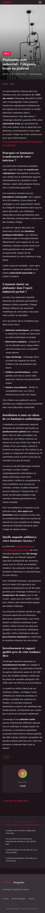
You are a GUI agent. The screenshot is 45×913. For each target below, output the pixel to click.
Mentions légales (18, 898)
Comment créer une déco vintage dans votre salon (21, 831)
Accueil (5, 84)
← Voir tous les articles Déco (15, 801)
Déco (6, 53)
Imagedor (18, 882)
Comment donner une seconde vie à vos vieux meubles (21, 851)
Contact (31, 898)
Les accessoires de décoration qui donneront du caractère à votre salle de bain (21, 841)
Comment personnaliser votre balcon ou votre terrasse (21, 859)
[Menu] (40, 2)
